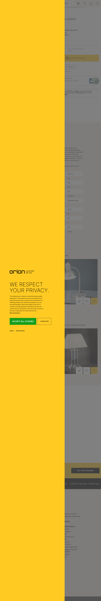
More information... (15, 313)
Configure (44, 321)
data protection (20, 330)
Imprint (12, 330)
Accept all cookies (23, 321)
